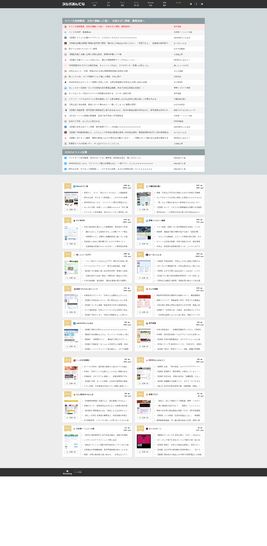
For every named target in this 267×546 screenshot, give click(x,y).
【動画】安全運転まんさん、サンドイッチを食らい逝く (106, 334)
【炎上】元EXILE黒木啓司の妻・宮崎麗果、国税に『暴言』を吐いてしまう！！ (181, 386)
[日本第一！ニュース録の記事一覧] (71, 453)
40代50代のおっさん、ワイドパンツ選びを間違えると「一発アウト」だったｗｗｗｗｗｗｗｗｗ (111, 163)
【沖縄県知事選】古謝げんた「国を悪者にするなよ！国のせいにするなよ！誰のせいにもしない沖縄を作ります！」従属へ (108, 401)
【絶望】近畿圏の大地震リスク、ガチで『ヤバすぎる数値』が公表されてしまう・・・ (181, 381)
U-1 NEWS (178, 82)
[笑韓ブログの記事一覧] (144, 419)
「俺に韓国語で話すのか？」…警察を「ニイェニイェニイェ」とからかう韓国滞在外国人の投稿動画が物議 (181, 406)
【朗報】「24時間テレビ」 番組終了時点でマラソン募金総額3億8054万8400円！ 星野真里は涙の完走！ (108, 339)
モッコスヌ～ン (155, 429)
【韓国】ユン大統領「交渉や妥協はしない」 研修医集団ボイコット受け (181, 415)
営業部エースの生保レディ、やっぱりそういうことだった (94, 143)
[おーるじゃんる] (144, 274)
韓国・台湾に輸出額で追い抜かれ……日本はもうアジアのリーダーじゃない (108, 454)
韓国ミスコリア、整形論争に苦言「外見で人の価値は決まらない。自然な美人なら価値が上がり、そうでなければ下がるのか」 (181, 300)
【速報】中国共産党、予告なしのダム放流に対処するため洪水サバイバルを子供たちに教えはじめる (181, 261)
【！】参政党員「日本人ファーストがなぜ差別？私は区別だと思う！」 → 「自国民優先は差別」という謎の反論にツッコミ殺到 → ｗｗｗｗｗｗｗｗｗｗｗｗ (108, 310)
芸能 (94, 5)
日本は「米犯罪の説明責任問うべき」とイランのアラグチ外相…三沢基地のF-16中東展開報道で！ (181, 246)
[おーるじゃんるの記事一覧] (144, 279)
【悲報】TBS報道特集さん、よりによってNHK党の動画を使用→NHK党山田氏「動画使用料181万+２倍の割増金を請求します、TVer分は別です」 (132, 132)
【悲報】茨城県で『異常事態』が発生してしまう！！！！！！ (181, 371)
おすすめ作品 (179, 105)
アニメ (122, 2)
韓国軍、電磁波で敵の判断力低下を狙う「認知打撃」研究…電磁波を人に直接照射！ (181, 232)
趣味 (122, 5)
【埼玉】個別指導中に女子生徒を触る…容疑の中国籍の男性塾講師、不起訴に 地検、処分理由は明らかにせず (108, 435)
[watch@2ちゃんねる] (71, 342)
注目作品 (177, 77)
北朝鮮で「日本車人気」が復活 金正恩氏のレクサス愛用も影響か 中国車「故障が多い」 (181, 310)
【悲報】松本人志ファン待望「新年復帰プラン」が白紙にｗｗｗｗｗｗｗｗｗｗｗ (105, 127)
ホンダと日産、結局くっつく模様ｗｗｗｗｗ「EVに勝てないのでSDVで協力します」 (108, 207)
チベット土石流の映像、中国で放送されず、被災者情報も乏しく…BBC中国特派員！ (181, 241)
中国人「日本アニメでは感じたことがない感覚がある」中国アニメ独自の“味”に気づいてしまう (108, 371)
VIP (108, 2)
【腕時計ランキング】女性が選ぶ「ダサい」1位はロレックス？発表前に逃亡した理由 (181, 435)
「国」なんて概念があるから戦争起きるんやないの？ (178, 202)
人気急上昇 (178, 54)
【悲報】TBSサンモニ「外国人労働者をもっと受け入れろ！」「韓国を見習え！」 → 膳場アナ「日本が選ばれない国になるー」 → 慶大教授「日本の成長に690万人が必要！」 (108, 315)
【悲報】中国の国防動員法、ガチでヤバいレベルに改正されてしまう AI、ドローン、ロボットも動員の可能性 (181, 339)
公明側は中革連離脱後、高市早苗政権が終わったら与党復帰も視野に (108, 450)
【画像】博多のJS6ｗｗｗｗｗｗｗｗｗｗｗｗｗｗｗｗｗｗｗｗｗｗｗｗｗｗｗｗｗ (108, 330)
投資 (150, 5)
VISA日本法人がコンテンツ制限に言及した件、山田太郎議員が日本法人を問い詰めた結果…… (110, 82)
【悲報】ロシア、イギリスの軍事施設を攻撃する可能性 (179, 207)
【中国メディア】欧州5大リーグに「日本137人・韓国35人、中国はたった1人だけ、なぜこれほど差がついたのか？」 (181, 344)
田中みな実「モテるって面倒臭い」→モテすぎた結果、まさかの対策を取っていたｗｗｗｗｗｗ (110, 169)
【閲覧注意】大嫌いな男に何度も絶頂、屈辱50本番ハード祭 (95, 54)
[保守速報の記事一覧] (144, 348)
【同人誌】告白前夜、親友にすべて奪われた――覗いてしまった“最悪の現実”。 (103, 104)
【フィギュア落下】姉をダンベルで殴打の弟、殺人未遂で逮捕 (181, 440)
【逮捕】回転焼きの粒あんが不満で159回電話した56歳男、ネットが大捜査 (181, 454)
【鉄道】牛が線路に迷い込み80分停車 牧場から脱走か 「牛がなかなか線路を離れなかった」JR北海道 (108, 271)
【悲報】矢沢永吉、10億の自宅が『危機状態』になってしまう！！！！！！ (181, 376)
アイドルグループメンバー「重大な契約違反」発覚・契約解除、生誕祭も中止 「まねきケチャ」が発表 (108, 266)
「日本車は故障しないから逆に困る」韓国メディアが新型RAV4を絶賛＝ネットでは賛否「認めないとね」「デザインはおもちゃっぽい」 (181, 315)
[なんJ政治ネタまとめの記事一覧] (71, 419)
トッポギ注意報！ (83, 360)
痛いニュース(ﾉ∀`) (181, 65)
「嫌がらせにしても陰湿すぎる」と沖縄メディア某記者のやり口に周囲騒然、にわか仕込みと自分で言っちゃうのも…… (108, 232)
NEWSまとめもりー (182, 60)
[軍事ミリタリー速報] (144, 239)
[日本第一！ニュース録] (71, 447)
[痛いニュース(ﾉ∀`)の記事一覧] (71, 279)
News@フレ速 (180, 158)
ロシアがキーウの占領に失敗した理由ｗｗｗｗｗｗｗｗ (179, 197)
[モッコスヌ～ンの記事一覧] (144, 453)
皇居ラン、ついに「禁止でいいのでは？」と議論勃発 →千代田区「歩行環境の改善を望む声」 (108, 193)
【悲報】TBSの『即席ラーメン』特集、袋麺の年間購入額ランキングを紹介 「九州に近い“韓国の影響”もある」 (181, 349)
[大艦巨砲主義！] (144, 205)
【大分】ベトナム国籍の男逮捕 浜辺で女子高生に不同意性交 (96, 116)
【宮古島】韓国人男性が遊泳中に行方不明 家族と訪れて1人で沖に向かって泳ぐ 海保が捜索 (181, 305)
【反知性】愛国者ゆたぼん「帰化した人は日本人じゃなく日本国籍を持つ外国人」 (108, 410)
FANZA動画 (178, 121)
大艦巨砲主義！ (180, 99)
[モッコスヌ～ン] (144, 447)
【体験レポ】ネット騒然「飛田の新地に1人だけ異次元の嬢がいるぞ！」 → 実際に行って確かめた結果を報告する (118, 138)
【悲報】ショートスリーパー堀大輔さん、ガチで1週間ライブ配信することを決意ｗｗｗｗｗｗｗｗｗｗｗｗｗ (108, 349)
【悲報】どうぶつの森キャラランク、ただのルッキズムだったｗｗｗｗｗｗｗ (103, 37)
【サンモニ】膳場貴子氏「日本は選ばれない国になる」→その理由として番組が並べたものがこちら (181, 266)
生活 (108, 5)
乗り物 (136, 5)
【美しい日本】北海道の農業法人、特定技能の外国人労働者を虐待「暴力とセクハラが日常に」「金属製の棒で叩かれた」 (108, 415)
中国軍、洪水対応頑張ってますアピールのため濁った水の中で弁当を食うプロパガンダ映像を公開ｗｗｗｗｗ (181, 334)
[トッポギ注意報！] (71, 379)
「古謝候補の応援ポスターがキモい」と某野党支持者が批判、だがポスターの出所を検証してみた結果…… (108, 246)
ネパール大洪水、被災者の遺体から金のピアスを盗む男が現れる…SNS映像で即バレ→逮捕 (108, 367)
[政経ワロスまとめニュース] (71, 308)
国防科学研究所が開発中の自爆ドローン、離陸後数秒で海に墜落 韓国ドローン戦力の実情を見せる (181, 295)
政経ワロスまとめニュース (185, 110)
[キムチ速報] (144, 308)
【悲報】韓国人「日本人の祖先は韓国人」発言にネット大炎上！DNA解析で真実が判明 (181, 445)
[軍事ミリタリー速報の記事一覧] (144, 245)
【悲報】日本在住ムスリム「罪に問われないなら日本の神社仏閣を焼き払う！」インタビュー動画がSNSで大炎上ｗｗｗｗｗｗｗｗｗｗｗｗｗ (108, 300)
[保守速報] (144, 342)
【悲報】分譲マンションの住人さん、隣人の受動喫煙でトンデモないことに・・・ (105, 60)
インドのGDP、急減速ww (80, 32)
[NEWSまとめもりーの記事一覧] (144, 385)
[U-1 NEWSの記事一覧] (71, 245)
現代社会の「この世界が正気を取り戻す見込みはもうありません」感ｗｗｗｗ (181, 212)
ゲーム (136, 2)
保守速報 (177, 26)
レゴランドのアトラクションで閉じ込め (100, 440)
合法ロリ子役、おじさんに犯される (84, 121)
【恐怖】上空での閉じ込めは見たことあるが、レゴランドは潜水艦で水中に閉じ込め (181, 271)
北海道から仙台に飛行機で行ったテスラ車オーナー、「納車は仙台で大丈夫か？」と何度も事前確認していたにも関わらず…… (108, 241)
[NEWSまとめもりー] (144, 379)
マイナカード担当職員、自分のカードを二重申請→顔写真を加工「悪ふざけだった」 (106, 158)
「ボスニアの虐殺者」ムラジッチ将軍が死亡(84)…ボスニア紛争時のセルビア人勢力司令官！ (181, 237)
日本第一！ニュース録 (183, 32)
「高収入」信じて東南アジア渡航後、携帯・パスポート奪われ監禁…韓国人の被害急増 (181, 401)
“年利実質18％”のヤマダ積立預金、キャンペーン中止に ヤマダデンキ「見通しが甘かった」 (109, 65)
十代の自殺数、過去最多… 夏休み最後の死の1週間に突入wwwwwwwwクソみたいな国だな (108, 281)
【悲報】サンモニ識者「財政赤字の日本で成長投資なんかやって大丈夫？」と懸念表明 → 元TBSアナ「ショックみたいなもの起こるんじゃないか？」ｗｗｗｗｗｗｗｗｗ (108, 305)
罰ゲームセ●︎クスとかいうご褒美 (83, 49)
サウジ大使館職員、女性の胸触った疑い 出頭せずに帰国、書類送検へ (100, 26)
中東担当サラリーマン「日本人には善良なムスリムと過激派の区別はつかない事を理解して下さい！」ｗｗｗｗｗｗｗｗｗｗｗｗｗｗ (108, 295)
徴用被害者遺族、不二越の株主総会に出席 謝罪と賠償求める (181, 420)
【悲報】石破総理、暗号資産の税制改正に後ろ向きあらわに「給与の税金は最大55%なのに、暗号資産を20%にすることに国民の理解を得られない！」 (135, 110)
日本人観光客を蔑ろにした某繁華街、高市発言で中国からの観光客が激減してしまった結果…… (108, 227)
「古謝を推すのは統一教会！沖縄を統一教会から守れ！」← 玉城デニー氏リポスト (108, 276)
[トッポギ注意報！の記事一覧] (71, 385)
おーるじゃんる (180, 43)
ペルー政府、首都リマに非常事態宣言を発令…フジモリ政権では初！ (181, 227)
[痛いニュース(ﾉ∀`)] (71, 274)
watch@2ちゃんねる (182, 38)
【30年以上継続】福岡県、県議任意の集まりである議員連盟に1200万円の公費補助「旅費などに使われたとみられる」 (181, 281)
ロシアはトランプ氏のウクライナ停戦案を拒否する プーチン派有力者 (100, 93)
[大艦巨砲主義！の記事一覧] (144, 211)
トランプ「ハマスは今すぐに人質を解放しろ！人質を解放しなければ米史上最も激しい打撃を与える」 (113, 99)
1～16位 (78, 472)
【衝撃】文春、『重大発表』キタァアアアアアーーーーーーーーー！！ (181, 367)
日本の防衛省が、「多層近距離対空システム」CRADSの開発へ (181, 330)
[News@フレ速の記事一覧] (71, 211)
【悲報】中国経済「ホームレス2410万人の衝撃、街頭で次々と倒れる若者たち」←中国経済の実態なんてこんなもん (108, 344)
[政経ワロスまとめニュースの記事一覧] (71, 313)
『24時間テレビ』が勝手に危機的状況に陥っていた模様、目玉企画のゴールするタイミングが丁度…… (108, 237)
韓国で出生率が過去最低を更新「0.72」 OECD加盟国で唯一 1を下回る (181, 410)
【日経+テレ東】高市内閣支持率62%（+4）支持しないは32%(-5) (181, 276)
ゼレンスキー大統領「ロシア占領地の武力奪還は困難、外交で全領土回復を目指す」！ (107, 88)
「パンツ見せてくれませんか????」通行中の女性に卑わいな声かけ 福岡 (108, 261)
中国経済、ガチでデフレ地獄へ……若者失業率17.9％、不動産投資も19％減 (108, 376)
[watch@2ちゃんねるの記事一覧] (71, 348)
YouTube (151, 2)
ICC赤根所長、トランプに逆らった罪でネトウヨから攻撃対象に (108, 420)
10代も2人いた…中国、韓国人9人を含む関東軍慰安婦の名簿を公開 (98, 71)
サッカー (179, 2)
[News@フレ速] (71, 205)
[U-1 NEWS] (71, 239)
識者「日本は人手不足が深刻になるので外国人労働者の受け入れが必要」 (181, 193)
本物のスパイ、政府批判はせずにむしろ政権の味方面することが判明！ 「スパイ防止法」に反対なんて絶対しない (108, 406)
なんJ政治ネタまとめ (84, 394)
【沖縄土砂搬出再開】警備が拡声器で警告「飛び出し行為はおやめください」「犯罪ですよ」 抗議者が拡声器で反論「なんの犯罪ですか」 (130, 43)
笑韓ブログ (153, 394)
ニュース (94, 2)
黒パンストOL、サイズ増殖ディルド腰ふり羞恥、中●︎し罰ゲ (95, 76)
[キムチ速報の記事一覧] (144, 313)
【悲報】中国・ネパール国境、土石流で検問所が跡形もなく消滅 (108, 381)
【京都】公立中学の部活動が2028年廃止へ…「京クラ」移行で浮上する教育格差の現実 (181, 450)
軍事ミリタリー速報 (182, 88)
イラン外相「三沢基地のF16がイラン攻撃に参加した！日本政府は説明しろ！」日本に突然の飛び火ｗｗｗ (108, 386)
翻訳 (164, 5)
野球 (164, 2)
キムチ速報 (178, 71)
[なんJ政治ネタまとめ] (71, 413)
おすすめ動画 (179, 49)
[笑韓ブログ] (144, 413)
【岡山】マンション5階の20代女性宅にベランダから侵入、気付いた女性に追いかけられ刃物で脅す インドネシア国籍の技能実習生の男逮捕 (108, 445)
